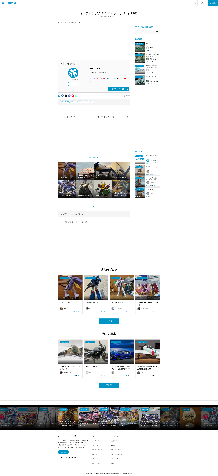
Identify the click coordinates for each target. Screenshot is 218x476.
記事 (91, 101)
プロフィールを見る (118, 89)
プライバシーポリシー (117, 450)
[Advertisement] (94, 42)
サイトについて (96, 436)
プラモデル (79, 101)
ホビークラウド (65, 101)
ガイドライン (114, 441)
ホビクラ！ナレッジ (97, 463)
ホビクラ (73, 101)
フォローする (74, 84)
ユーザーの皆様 (96, 441)
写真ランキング (96, 458)
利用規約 (113, 445)
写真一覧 (109, 385)
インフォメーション (116, 436)
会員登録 (213, 3)
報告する (128, 96)
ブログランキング (97, 450)
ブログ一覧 (109, 321)
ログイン (202, 3)
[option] (27, 417)
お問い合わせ (114, 458)
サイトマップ (114, 463)
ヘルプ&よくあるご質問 (117, 454)
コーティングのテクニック (112, 16)
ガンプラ (86, 101)
